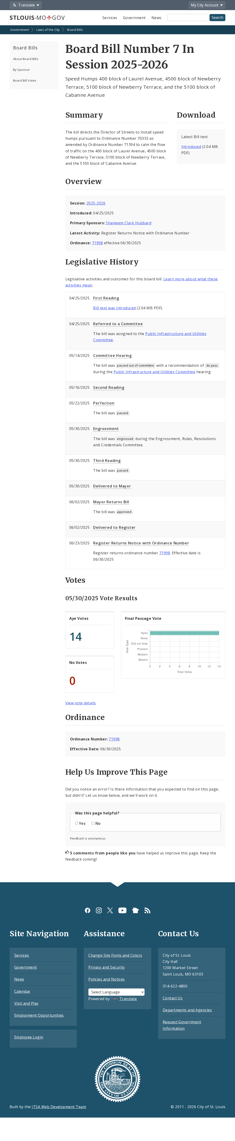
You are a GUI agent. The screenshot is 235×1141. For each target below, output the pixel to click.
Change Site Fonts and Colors (115, 955)
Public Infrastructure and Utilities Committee (155, 371)
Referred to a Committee (118, 323)
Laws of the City (48, 30)
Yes (82, 823)
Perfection (103, 403)
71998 (97, 242)
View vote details (80, 703)
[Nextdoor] (135, 910)
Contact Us (173, 998)
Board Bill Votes (24, 80)
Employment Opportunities (39, 1015)
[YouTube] (122, 910)
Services (109, 17)
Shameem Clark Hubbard (128, 222)
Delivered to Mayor (112, 486)
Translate (128, 998)
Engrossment (106, 428)
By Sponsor (21, 70)
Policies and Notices (106, 979)
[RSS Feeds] (147, 910)
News (156, 17)
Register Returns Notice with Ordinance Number (141, 543)
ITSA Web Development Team (59, 1106)
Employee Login (28, 1037)
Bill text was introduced (114, 307)
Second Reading (108, 387)
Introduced (191, 146)
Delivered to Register (114, 527)
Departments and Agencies (187, 1010)
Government (134, 17)
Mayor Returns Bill (111, 501)
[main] (117, 454)
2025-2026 (96, 203)
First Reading (106, 298)
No (98, 823)
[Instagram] (99, 910)
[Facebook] (87, 910)
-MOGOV (37, 17)
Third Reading (106, 460)
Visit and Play (26, 1003)
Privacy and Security (106, 967)
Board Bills (75, 30)
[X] (110, 910)
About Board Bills (25, 59)
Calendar (22, 991)
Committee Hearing (112, 355)
